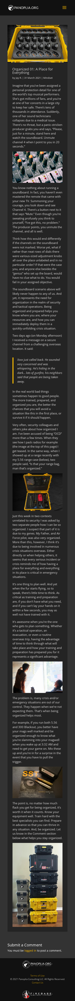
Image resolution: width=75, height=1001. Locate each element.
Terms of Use (37, 975)
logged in (30, 950)
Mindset (48, 78)
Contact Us (37, 982)
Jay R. (19, 78)
